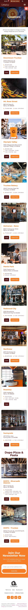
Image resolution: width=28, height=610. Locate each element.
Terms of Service (23, 606)
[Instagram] (8, 597)
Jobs (13, 590)
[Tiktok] (15, 597)
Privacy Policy (23, 605)
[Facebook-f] (12, 597)
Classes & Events (9, 593)
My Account (19, 590)
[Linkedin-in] (19, 597)
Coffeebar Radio (19, 593)
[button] (26, 8)
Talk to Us (8, 590)
